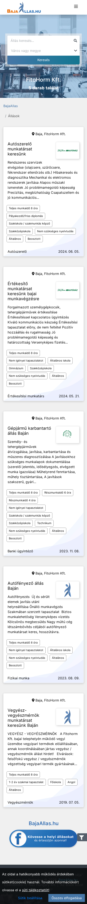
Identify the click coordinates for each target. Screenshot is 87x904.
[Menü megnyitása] (76, 6)
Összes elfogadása (67, 898)
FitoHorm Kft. (55, 134)
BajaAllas (10, 106)
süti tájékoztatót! (35, 890)
